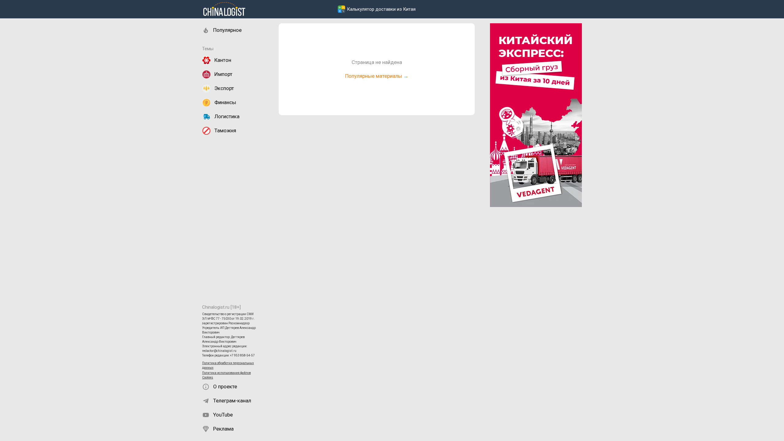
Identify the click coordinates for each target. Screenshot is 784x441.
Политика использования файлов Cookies (226, 375)
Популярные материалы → (377, 76)
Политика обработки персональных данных (228, 365)
